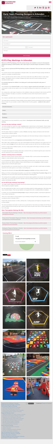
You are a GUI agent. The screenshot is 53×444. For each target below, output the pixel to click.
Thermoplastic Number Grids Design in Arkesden (13, 418)
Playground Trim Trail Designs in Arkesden (11, 417)
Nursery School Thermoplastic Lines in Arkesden (13, 410)
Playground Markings (47, 403)
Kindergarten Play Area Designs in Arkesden (12, 411)
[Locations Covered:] (2, 2)
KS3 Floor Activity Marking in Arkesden (10, 422)
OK (35, 241)
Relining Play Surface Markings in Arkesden (10, 433)
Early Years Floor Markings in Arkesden (11, 408)
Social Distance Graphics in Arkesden (9, 437)
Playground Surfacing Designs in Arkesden (10, 404)
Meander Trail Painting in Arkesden (10, 430)
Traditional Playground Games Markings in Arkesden (12, 436)
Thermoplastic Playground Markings (9, 406)
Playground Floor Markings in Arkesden (10, 403)
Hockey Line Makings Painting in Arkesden (11, 429)
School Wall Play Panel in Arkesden (10, 424)
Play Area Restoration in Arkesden (8, 434)
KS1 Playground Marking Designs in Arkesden (12, 419)
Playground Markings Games (7, 413)
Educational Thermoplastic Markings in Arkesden (13, 415)
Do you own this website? (20, 241)
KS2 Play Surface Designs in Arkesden (10, 421)
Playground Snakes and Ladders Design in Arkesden (13, 414)
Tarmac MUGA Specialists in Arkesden (10, 426)
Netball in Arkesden (6, 428)
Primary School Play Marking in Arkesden (11, 407)
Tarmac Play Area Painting (7, 425)
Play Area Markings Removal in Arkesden (10, 432)
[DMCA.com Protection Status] (29, 403)
